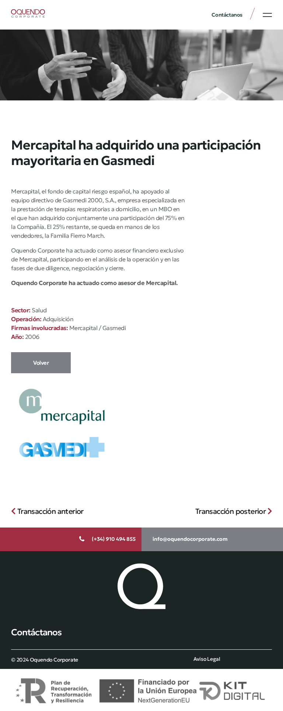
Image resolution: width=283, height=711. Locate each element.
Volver (41, 362)
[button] (267, 14)
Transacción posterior (231, 511)
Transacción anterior (49, 511)
